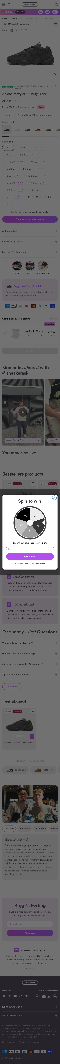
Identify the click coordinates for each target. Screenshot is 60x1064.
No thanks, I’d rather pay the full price (30, 563)
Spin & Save (30, 556)
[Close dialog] (54, 498)
